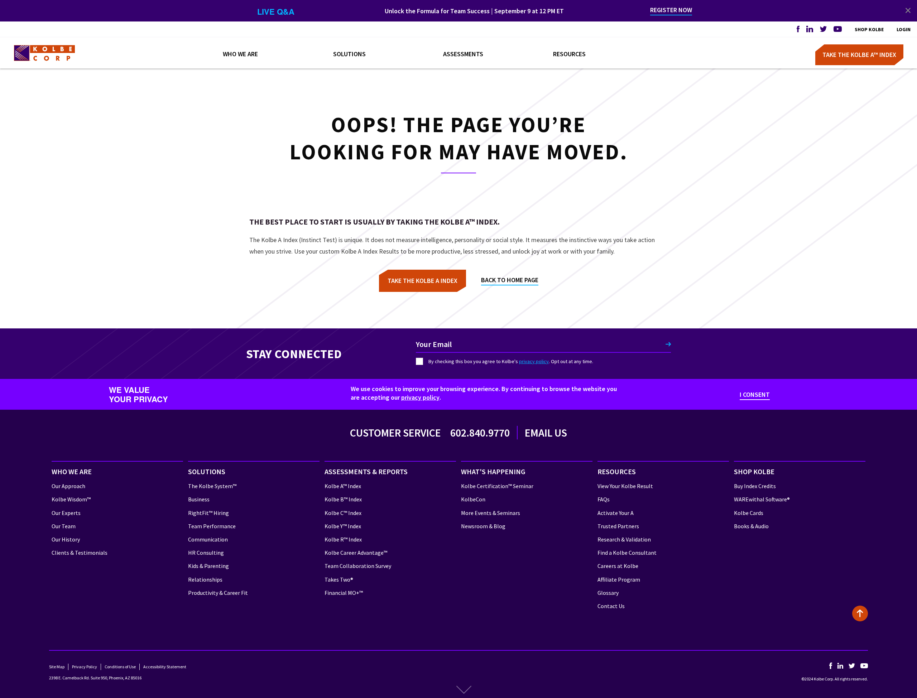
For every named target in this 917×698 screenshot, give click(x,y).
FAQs (603, 499)
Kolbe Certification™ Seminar (497, 486)
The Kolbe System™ (212, 486)
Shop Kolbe (869, 29)
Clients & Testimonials (79, 552)
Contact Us (611, 606)
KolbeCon (473, 499)
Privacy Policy (84, 666)
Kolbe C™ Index (343, 512)
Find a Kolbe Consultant (627, 552)
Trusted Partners (618, 526)
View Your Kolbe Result (625, 486)
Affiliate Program (618, 579)
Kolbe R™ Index (343, 539)
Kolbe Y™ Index (343, 526)
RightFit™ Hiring (208, 512)
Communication (208, 539)
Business (199, 499)
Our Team (64, 526)
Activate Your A (615, 512)
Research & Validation (624, 539)
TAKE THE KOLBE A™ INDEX (859, 55)
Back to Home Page (509, 280)
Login (904, 29)
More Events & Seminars (490, 512)
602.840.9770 (480, 432)
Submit (668, 344)
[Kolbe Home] (44, 53)
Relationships (205, 579)
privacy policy (534, 361)
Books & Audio (751, 526)
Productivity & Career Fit (218, 592)
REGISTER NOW (671, 10)
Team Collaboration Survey (358, 565)
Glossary (608, 592)
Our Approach (68, 486)
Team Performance (212, 526)
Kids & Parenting (208, 565)
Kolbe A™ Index (343, 486)
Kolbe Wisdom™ (71, 499)
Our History (66, 539)
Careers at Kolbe (617, 565)
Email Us (546, 432)
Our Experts (66, 512)
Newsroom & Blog (483, 526)
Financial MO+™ (344, 592)
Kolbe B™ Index (343, 499)
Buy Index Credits (755, 486)
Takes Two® (339, 579)
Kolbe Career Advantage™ (356, 552)
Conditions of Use (120, 666)
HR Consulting (206, 552)
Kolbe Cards (748, 512)
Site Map (56, 666)
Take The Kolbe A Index (422, 280)
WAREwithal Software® (762, 499)
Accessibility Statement (164, 666)
